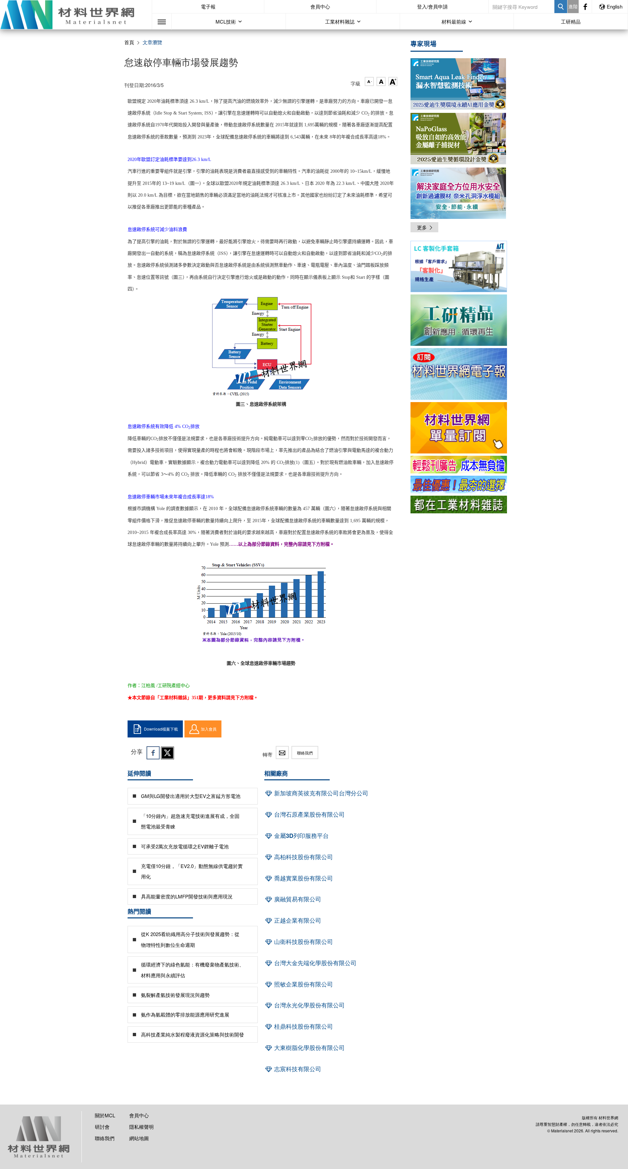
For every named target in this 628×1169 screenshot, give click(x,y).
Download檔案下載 (161, 729)
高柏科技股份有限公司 (302, 857)
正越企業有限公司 (296, 920)
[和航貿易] (458, 266)
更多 (422, 227)
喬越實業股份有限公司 (302, 878)
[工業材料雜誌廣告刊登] (458, 484)
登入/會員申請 (432, 6)
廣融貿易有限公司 (296, 899)
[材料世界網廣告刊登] (458, 464)
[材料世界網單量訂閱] (458, 427)
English (614, 6)
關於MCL (105, 1115)
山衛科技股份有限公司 (302, 941)
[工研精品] (458, 320)
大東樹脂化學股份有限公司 (308, 1047)
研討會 (102, 1126)
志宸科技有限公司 (296, 1069)
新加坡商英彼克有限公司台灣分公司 (320, 793)
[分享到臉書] (153, 753)
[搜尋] (560, 6)
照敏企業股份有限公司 (302, 984)
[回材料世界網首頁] (76, 14)
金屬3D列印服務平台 (300, 835)
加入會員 (209, 729)
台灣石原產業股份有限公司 (308, 814)
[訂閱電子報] (458, 373)
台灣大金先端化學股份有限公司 (314, 963)
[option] (458, 267)
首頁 (129, 42)
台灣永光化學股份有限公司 (308, 1005)
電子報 (208, 6)
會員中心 (320, 6)
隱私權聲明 (141, 1126)
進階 (573, 6)
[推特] (167, 753)
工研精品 (571, 21)
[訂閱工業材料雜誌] (458, 504)
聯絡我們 (305, 752)
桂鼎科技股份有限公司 (302, 1026)
